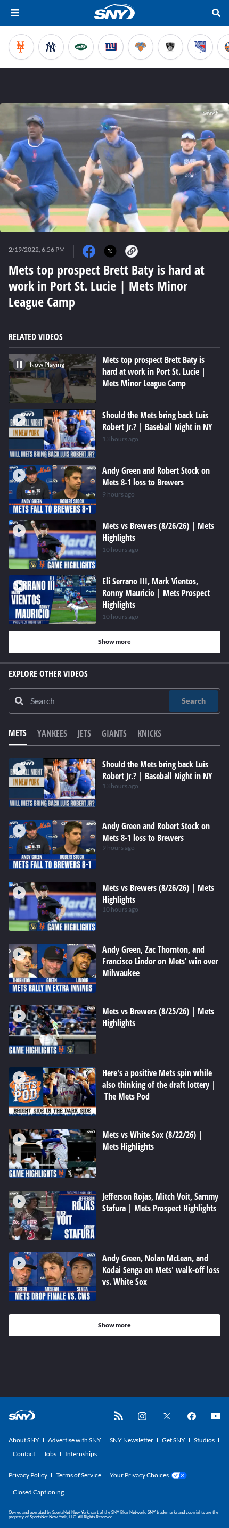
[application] (114, 167)
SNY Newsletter (131, 1440)
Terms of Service (78, 1475)
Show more (114, 642)
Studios (204, 1440)
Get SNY (173, 1440)
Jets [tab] (84, 733)
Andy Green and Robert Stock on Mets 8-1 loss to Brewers (156, 832)
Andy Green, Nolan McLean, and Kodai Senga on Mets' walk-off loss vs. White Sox (160, 1269)
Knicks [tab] (149, 733)
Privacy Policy (28, 1475)
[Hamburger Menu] (15, 12)
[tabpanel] (114, 1047)
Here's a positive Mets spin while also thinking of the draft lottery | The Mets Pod (159, 1084)
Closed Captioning (38, 1492)
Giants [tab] (114, 733)
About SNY (24, 1440)
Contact (24, 1454)
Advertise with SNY (74, 1440)
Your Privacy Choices (139, 1475)
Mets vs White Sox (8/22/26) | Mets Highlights (152, 1140)
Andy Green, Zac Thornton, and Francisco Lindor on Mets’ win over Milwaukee (160, 961)
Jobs (50, 1454)
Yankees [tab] (52, 733)
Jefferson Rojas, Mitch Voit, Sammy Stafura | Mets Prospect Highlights (160, 1202)
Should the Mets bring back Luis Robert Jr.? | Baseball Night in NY (157, 770)
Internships (81, 1454)
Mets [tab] (18, 733)
